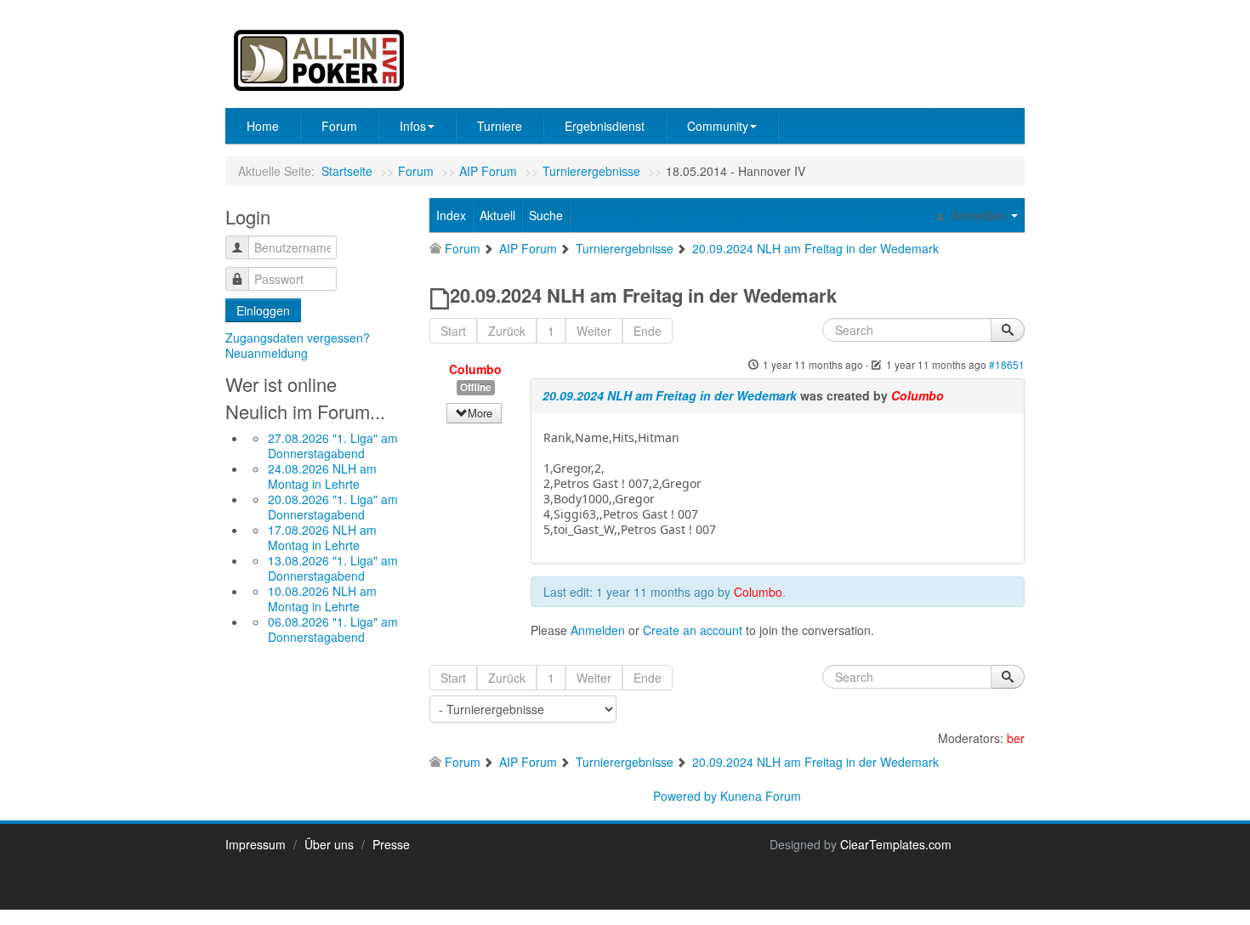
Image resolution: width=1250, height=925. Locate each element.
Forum (339, 125)
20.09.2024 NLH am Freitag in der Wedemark (670, 395)
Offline (475, 387)
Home (263, 125)
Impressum (255, 844)
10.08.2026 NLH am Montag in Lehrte (322, 598)
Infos (413, 125)
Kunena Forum (760, 795)
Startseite (346, 170)
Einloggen (263, 310)
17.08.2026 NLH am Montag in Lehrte (322, 537)
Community (717, 125)
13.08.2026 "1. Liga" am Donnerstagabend (333, 568)
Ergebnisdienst (605, 125)
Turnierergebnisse (591, 170)
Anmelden (598, 629)
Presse (391, 844)
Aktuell (497, 215)
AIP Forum (488, 170)
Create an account (692, 629)
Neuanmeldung (266, 352)
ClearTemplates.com (896, 844)
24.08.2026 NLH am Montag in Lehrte (322, 476)
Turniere (499, 125)
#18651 (1007, 364)
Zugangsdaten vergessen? (297, 337)
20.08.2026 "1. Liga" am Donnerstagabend (333, 507)
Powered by (685, 795)
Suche (546, 215)
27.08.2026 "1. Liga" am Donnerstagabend (333, 445)
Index (451, 215)
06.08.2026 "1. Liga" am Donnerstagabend (333, 629)
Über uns (329, 844)
